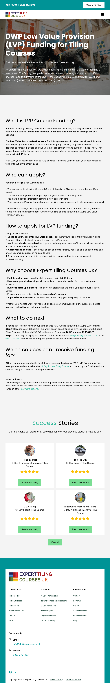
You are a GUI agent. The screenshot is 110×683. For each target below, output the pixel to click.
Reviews (77, 601)
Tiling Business (15, 601)
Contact (76, 596)
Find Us (12, 615)
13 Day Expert (47, 611)
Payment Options (48, 615)
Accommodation (80, 611)
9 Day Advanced (48, 606)
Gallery (76, 606)
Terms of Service (73, 679)
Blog (75, 620)
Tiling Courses (15, 596)
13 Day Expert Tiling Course (55, 366)
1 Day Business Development (54, 601)
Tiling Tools (14, 606)
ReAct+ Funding (48, 620)
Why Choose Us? (16, 611)
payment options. (30, 389)
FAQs (11, 620)
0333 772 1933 (93, 4)
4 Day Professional (49, 596)
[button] (101, 14)
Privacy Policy (56, 679)
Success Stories (80, 615)
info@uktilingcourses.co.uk (83, 335)
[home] (16, 14)
